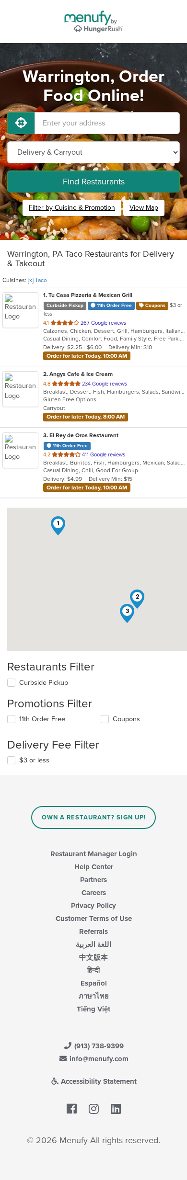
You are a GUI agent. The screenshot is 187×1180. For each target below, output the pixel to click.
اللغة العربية (93, 944)
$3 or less (34, 760)
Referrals (93, 931)
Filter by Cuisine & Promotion (72, 208)
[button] (58, 525)
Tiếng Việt (93, 1009)
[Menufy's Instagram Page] (94, 1109)
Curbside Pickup (43, 683)
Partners (93, 879)
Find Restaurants (94, 181)
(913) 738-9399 (98, 1046)
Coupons (126, 719)
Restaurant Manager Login (93, 854)
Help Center (93, 866)
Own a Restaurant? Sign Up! (94, 817)
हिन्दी (93, 970)
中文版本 (93, 957)
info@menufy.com (98, 1059)
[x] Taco (37, 280)
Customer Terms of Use (94, 918)
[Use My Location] (21, 123)
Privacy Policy (93, 905)
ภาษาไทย (94, 996)
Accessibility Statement (98, 1081)
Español (94, 983)
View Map (143, 208)
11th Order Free (42, 719)
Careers (94, 892)
